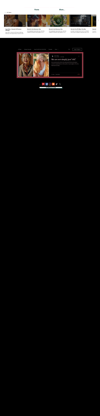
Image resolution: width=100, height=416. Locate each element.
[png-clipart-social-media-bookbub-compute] (43, 84)
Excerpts (50, 49)
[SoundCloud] (53, 84)
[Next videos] (98, 20)
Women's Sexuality (27, 49)
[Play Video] (15, 20)
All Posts (19, 49)
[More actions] (79, 56)
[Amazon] (40, 84)
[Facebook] (46, 84)
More (56, 49)
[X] (60, 84)
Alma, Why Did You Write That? (40, 49)
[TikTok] (56, 84)
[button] (8, 12)
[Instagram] (50, 84)
